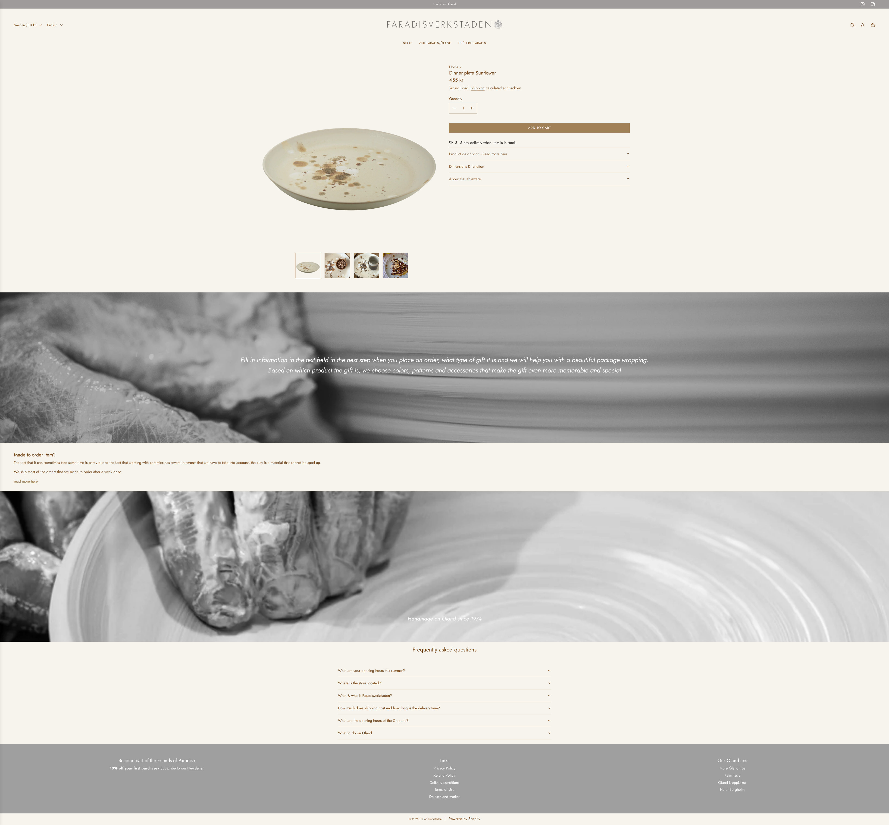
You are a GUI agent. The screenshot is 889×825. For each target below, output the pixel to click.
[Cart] (873, 25)
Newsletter (195, 768)
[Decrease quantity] (454, 108)
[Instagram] (863, 4)
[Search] (852, 25)
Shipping (478, 88)
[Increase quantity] (471, 108)
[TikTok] (873, 4)
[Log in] (863, 25)
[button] (263, 156)
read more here (26, 481)
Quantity (455, 98)
